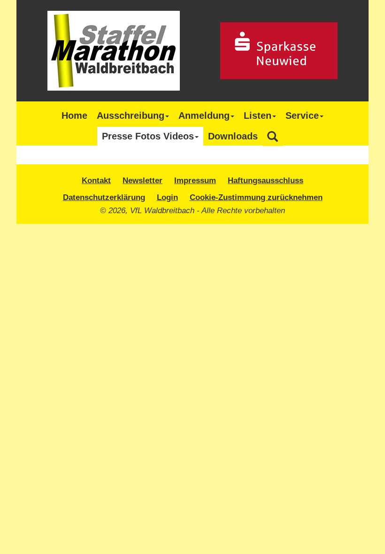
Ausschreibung (130, 115)
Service (302, 115)
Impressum (195, 180)
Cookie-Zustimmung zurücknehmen (256, 197)
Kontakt (96, 180)
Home (74, 115)
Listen (257, 115)
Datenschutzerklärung (104, 197)
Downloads (233, 136)
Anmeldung (204, 115)
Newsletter (142, 180)
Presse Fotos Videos (148, 136)
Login (167, 197)
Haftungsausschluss (265, 180)
